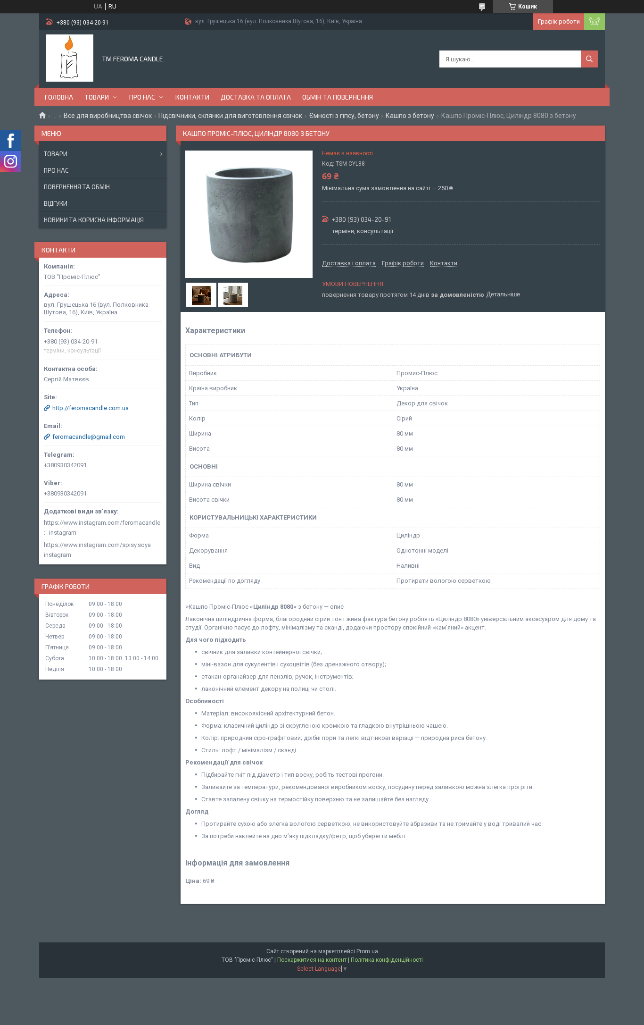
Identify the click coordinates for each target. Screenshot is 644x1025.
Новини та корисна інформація (94, 220)
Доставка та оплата (256, 97)
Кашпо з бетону (410, 115)
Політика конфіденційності (387, 960)
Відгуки (55, 203)
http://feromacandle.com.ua (90, 408)
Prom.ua (367, 951)
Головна (59, 97)
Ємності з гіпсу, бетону (344, 115)
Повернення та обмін (77, 187)
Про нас (142, 97)
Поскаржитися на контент (312, 960)
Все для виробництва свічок (108, 115)
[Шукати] (589, 58)
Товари (96, 97)
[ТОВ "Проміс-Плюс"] (69, 58)
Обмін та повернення (337, 97)
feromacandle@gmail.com (88, 436)
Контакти (192, 97)
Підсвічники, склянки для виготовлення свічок (230, 115)
